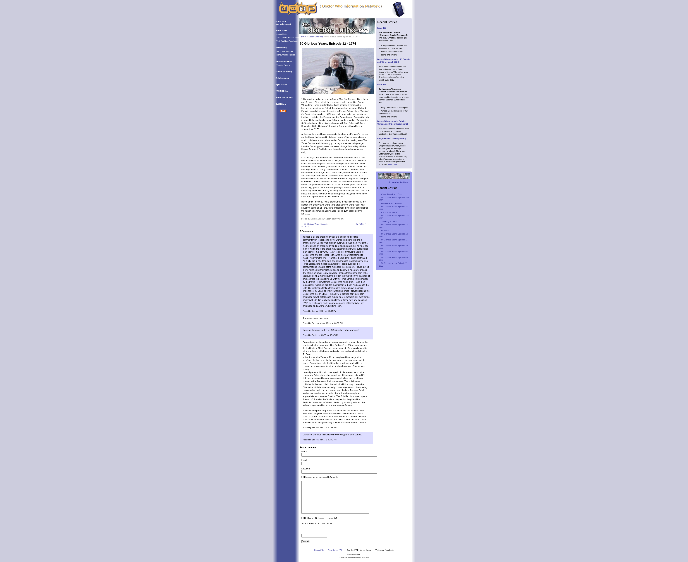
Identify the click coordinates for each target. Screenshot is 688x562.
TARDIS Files (282, 91)
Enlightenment (283, 78)
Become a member (284, 51)
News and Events (284, 61)
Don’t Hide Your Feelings (392, 203)
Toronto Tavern (283, 65)
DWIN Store (281, 104)
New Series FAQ (335, 550)
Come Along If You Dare (391, 194)
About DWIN (281, 30)
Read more (392, 164)
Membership (281, 48)
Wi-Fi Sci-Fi (361, 224)
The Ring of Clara (388, 221)
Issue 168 (381, 84)
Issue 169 (381, 28)
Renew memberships (285, 55)
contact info (281, 34)
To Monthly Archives (398, 182)
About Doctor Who (284, 97)
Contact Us (319, 550)
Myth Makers (281, 84)
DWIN (303, 37)
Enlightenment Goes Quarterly (391, 138)
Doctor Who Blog (284, 71)
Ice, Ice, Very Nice (389, 212)
